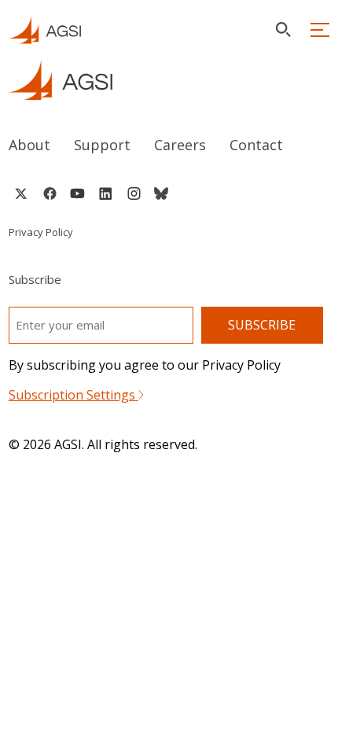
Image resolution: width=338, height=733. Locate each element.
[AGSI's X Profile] (21, 193)
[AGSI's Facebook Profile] (49, 193)
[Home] (169, 80)
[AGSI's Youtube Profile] (77, 193)
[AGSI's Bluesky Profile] (161, 193)
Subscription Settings (73, 394)
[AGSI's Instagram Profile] (133, 193)
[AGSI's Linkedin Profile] (106, 193)
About (29, 144)
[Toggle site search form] (283, 29)
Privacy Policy (41, 232)
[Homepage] (45, 30)
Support (102, 144)
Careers (180, 144)
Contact (256, 144)
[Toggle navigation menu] (319, 30)
